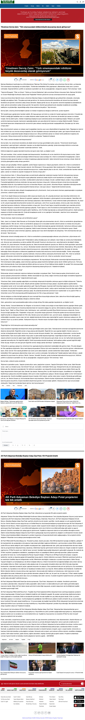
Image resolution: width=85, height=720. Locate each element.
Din (43, 6)
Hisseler (51, 689)
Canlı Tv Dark (17, 697)
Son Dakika (17, 704)
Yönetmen (19, 385)
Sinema (8, 385)
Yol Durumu (68, 689)
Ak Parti (11, 639)
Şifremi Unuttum (63, 701)
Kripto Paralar (79, 689)
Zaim (26, 385)
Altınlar (41, 697)
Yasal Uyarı (60, 718)
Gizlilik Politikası (36, 718)
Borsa (2, 689)
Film (3, 385)
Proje (29, 639)
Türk (14, 385)
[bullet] (25, 445)
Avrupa (32, 6)
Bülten (38, 6)
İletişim (30, 718)
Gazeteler (22, 689)
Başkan (17, 639)
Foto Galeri (52, 697)
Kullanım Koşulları (53, 718)
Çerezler (43, 718)
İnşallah (23, 639)
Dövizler (41, 699)
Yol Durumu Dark (5, 699)
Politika (58, 6)
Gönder (6, 445)
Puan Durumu (42, 689)
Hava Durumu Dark (6, 697)
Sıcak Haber (52, 706)
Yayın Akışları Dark (18, 699)
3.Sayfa (26, 6)
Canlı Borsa (29, 697)
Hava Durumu (32, 689)
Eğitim (47, 6)
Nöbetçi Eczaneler (18, 701)
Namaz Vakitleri (12, 689)
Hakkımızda (25, 718)
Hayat (53, 6)
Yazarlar (51, 701)
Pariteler (60, 689)
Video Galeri (52, 699)
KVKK (46, 718)
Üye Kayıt (61, 699)
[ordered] (22, 445)
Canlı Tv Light (4, 701)
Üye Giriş (61, 697)
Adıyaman (4, 639)
